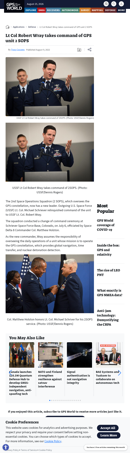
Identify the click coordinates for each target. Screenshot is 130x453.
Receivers (53, 10)
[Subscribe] (106, 3)
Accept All (107, 428)
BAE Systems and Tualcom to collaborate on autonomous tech (107, 377)
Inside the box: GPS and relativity (108, 250)
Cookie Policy (52, 441)
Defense (110, 10)
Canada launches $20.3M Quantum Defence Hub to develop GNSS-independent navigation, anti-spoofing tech (20, 383)
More (121, 10)
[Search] (113, 3)
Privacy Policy (12, 450)
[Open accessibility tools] (6, 447)
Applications (19, 26)
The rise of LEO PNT (108, 272)
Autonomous (70, 10)
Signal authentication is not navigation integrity (78, 377)
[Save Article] (79, 50)
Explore (31, 10)
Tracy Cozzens (18, 49)
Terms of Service (29, 450)
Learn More (108, 435)
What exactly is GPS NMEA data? (109, 292)
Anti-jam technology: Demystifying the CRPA (108, 318)
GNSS (41, 10)
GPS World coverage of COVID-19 (105, 225)
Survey (85, 10)
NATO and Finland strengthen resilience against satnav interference (50, 379)
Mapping (97, 10)
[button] (119, 373)
